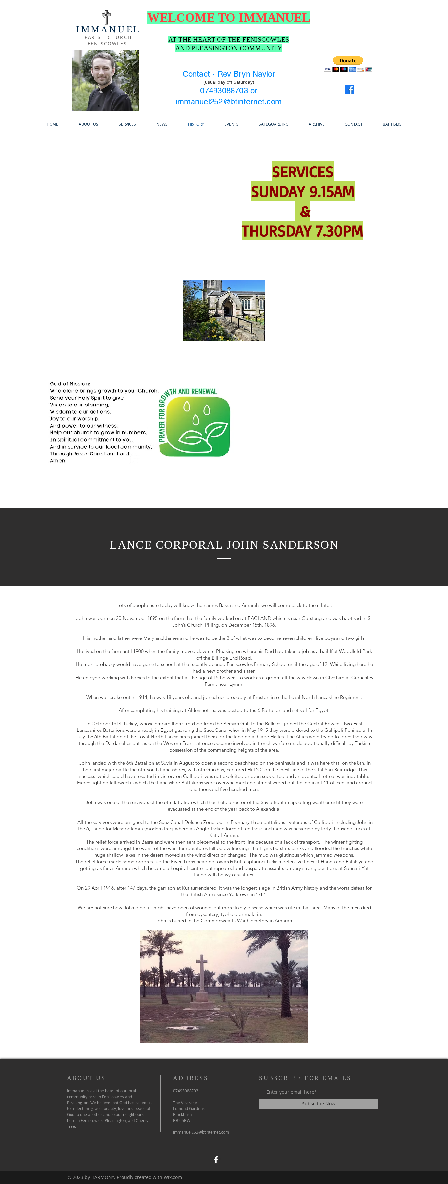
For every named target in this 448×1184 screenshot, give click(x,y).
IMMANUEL (108, 29)
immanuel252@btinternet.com (229, 101)
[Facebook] (349, 89)
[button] (348, 64)
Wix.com (173, 1177)
